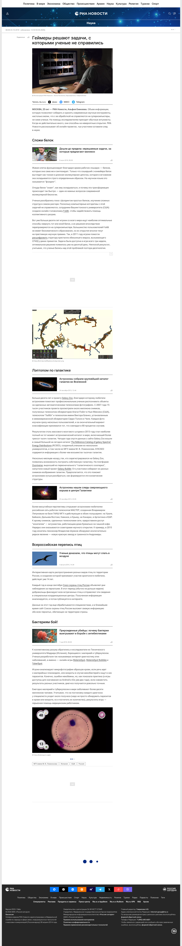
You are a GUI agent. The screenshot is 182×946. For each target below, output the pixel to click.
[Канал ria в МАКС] (54, 889)
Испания (64, 764)
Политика (21, 897)
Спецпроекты (39, 902)
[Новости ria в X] (109, 889)
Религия (117, 897)
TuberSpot (37, 663)
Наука (84, 897)
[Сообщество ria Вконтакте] (72, 889)
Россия (81, 764)
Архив (146, 902)
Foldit (66, 211)
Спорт (76, 897)
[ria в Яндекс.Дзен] (63, 889)
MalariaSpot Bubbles (96, 660)
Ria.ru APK (130, 902)
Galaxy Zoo (67, 398)
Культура (93, 897)
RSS (139, 902)
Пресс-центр (84, 902)
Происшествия (65, 897)
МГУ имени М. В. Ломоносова (45, 764)
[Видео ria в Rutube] (91, 889)
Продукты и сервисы (67, 902)
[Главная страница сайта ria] (91, 13)
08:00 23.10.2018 (12, 30)
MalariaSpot (79, 660)
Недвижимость (105, 897)
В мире (54, 897)
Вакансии (10, 914)
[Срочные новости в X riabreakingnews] (118, 889)
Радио (134, 897)
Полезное (154, 897)
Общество (32, 897)
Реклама (51, 902)
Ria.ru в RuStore (116, 902)
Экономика (43, 897)
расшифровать (40, 237)
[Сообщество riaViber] (127, 889)
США (73, 764)
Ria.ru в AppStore (99, 902)
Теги (163, 897)
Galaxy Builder (64, 468)
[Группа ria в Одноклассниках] (81, 889)
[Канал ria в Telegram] (100, 889)
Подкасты (144, 897)
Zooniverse (37, 465)
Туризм (127, 897)
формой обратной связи (131, 917)
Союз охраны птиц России (76, 585)
